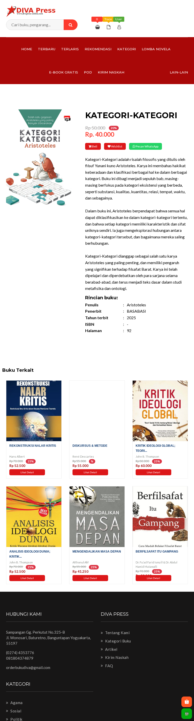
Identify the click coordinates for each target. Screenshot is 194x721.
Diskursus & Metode (89, 453)
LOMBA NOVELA (156, 49)
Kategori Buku (117, 648)
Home (26, 49)
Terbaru (46, 49)
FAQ (108, 672)
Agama (16, 709)
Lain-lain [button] (179, 72)
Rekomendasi (98, 49)
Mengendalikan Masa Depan (96, 558)
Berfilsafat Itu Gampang (157, 558)
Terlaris (70, 49)
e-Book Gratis (63, 72)
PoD (88, 72)
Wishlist (128, 146)
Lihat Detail (27, 479)
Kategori (126, 49)
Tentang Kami (117, 639)
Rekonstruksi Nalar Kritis (32, 453)
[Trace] (109, 26)
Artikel (110, 656)
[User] (119, 26)
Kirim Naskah (111, 72)
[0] (98, 26)
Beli (98, 146)
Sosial (15, 718)
